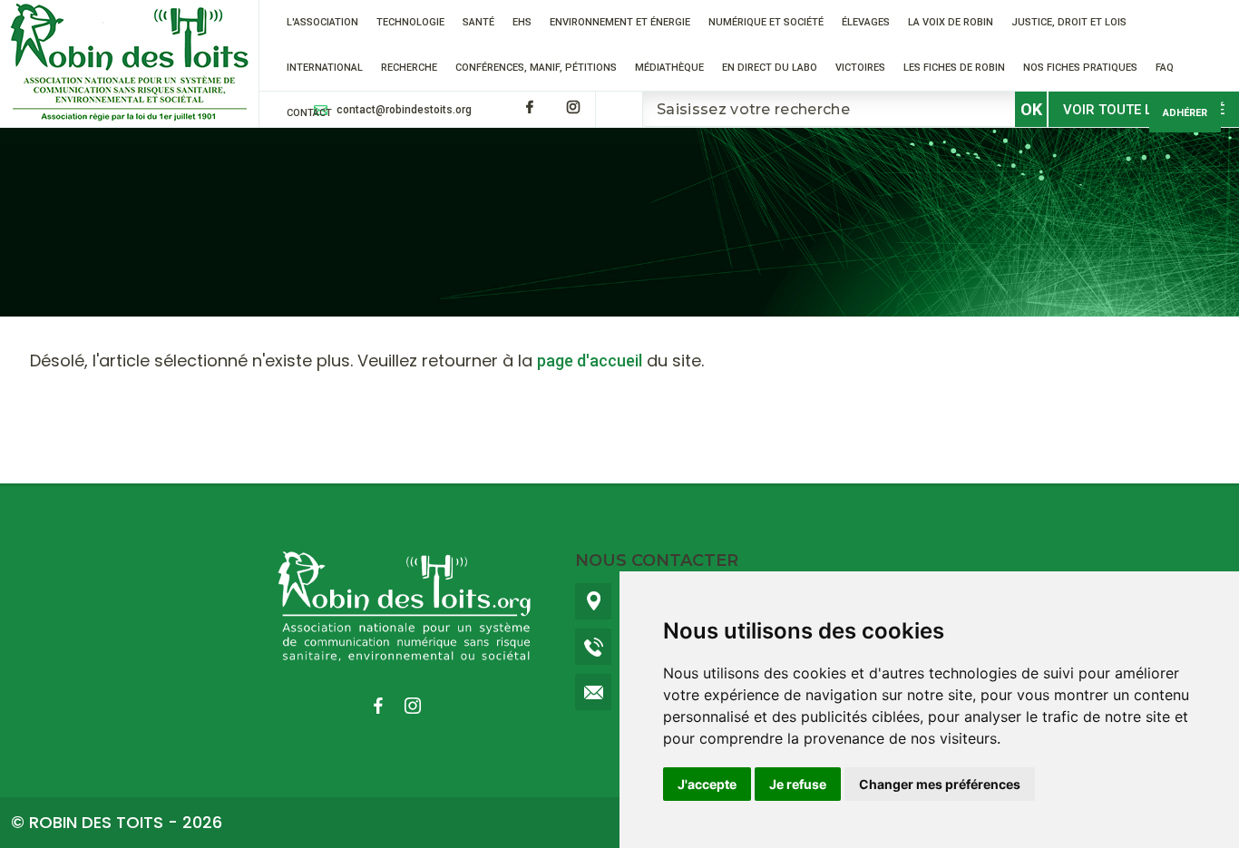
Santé (478, 22)
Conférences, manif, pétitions (536, 67)
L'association (322, 22)
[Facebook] (529, 107)
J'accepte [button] (707, 784)
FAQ (1165, 67)
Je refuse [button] (797, 784)
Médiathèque (669, 67)
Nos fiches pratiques (1080, 67)
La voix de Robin (950, 22)
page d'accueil (589, 360)
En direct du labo (769, 67)
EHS (522, 22)
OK (1031, 109)
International (325, 67)
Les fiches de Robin (954, 67)
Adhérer (1185, 113)
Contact (309, 113)
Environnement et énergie (620, 22)
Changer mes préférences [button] (939, 784)
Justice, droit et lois (1069, 22)
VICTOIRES (860, 67)
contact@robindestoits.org (404, 109)
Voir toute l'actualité (1143, 110)
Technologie (410, 22)
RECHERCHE (409, 67)
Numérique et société (766, 22)
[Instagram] (573, 107)
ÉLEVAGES (866, 22)
